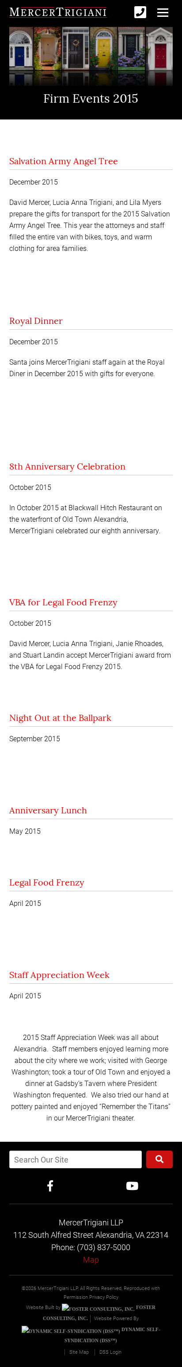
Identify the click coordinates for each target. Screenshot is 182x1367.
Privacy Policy (103, 1297)
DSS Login (110, 1352)
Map (91, 1259)
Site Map (79, 1352)
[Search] (159, 1159)
